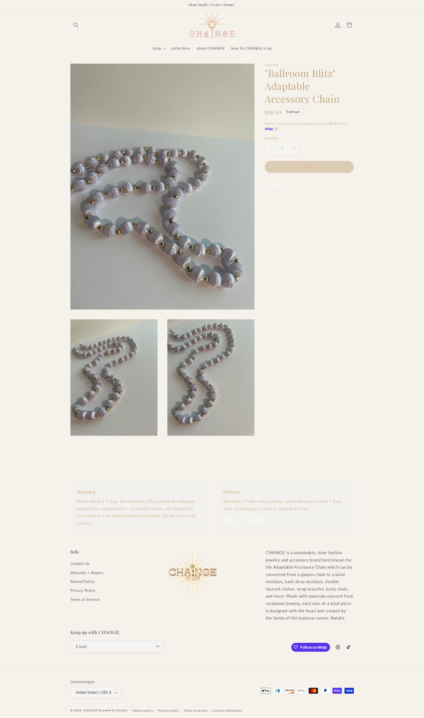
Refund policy (143, 710)
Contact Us (80, 564)
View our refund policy (245, 519)
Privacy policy (168, 710)
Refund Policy (82, 581)
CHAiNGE (90, 710)
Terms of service (195, 710)
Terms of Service (85, 599)
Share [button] (274, 185)
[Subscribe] (157, 646)
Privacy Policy (82, 590)
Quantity (272, 138)
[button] (76, 25)
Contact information (227, 710)
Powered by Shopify (113, 710)
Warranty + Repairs (87, 572)
